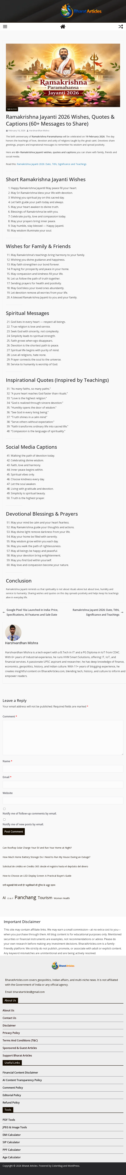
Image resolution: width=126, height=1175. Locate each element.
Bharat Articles (30, 1165)
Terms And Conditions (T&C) (20, 1040)
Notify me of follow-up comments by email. (30, 813)
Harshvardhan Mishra (39, 130)
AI (4, 897)
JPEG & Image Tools (15, 1127)
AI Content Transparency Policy (22, 1080)
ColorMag (57, 1165)
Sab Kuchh (12, 109)
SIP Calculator (11, 1142)
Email (7, 777)
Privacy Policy (11, 1033)
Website (8, 793)
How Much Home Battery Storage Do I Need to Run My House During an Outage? (46, 857)
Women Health (62, 898)
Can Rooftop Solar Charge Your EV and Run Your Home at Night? (37, 847)
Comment (10, 716)
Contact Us (9, 1018)
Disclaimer (9, 1025)
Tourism (45, 897)
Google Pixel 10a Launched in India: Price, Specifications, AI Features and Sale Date (32, 612)
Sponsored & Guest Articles (20, 1048)
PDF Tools (9, 1120)
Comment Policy (13, 1087)
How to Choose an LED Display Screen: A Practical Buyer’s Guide (37, 875)
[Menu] (5, 26)
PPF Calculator (12, 1150)
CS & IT (10, 898)
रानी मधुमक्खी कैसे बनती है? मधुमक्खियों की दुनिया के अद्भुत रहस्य (29, 885)
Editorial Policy (12, 1095)
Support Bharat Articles (17, 1055)
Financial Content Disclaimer (20, 1072)
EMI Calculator (12, 1135)
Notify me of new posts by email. (23, 824)
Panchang (25, 897)
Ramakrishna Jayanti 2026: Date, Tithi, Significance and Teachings (51, 164)
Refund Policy (11, 1102)
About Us (8, 1010)
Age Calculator (12, 1157)
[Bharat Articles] (62, 26)
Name (7, 761)
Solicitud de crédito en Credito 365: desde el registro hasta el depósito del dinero (45, 866)
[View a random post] (120, 26)
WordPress (73, 1165)
